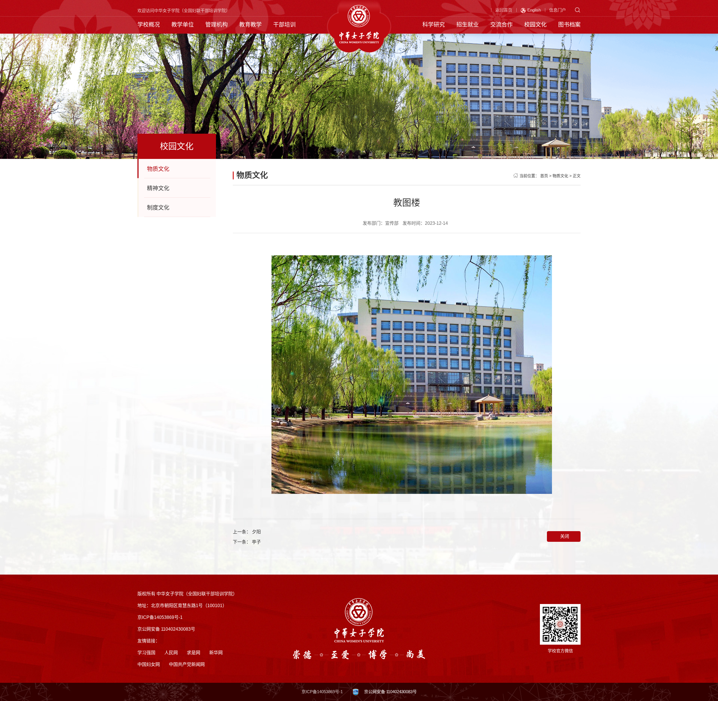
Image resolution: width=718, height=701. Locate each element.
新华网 (216, 652)
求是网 (193, 652)
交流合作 (501, 25)
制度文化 (158, 208)
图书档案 (569, 25)
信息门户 (557, 10)
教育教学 (250, 25)
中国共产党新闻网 (187, 664)
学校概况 (148, 25)
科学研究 (433, 25)
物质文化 (158, 169)
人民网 (171, 652)
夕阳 (256, 531)
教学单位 (182, 25)
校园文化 (535, 25)
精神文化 (158, 188)
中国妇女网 (148, 664)
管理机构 (216, 25)
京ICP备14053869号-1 (322, 691)
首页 (544, 175)
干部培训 (284, 25)
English (534, 10)
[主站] (359, 23)
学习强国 (146, 652)
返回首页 (503, 10)
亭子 (256, 542)
